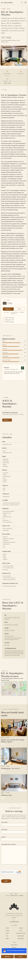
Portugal (21, 928)
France (7, 933)
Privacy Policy (14, 944)
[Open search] (21, 2)
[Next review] (24, 383)
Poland (7, 938)
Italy (7, 935)
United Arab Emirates (20, 933)
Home (11, 893)
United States (21, 938)
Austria (7, 928)
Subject (3, 837)
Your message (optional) (8, 844)
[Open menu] (25, 2)
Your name (4, 822)
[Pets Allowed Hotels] (14, 906)
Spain (20, 930)
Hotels (16, 893)
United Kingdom (20, 935)
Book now (8, 309)
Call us (19, 309)
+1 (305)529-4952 (14, 921)
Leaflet (15, 695)
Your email (4, 829)
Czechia (7, 930)
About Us (14, 947)
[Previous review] (20, 383)
